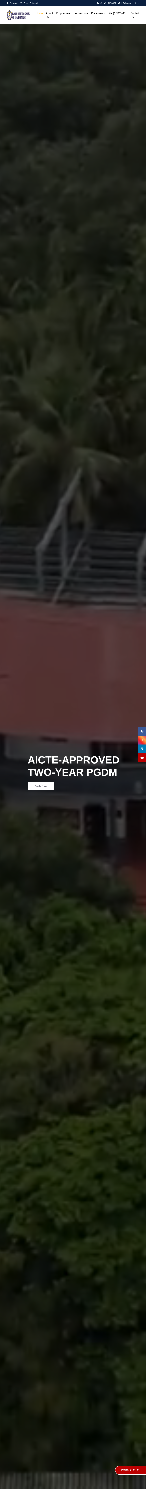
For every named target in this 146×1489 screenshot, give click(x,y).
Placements (98, 13)
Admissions (81, 13)
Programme (63, 13)
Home (39, 13)
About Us (49, 15)
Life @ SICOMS (116, 13)
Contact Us (135, 15)
